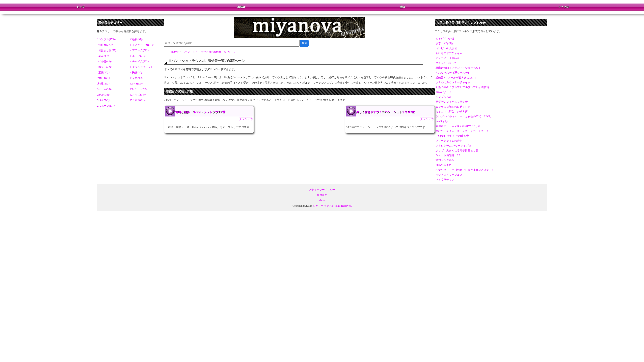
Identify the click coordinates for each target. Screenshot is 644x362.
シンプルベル (444, 97)
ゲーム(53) (104, 89)
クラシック (245, 119)
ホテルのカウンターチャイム (453, 82)
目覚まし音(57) (107, 50)
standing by (442, 121)
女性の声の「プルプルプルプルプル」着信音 (462, 87)
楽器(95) (103, 55)
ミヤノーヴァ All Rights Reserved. (332, 205)
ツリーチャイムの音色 (449, 140)
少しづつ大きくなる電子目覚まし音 (457, 150)
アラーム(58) (139, 50)
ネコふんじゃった (446, 63)
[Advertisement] (322, 119)
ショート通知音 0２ (448, 155)
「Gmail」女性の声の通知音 (452, 135)
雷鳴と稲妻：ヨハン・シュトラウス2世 (200, 112)
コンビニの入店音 (446, 48)
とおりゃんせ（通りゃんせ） (453, 72)
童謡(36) (103, 72)
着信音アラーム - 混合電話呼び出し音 (458, 126)
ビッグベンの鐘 (445, 38)
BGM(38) (103, 94)
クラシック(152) (141, 67)
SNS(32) (137, 83)
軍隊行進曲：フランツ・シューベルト (458, 67)
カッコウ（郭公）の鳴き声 (452, 111)
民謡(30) (137, 72)
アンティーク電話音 (448, 58)
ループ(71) (138, 55)
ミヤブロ (563, 7)
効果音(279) (105, 44)
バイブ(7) (103, 100)
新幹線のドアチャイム (449, 53)
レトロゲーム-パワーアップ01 (453, 145)
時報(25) (103, 83)
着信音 (241, 7)
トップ (80, 7)
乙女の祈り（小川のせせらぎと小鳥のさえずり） (465, 169)
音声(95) (137, 78)
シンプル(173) (106, 39)
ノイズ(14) (138, 94)
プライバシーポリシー (322, 189)
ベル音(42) (104, 61)
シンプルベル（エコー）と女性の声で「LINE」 (464, 116)
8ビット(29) (139, 89)
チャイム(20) (139, 61)
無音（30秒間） (445, 43)
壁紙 (402, 7)
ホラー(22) (104, 67)
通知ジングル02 (445, 160)
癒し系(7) (103, 78)
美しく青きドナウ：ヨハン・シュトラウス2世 (351, 111)
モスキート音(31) (142, 44)
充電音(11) (138, 100)
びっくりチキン (445, 179)
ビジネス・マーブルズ (449, 174)
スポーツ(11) (105, 105)
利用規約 (322, 195)
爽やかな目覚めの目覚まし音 (453, 106)
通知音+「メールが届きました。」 (456, 77)
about (322, 200)
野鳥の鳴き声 (444, 165)
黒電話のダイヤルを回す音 (452, 101)
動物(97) (137, 39)
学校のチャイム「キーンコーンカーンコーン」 (464, 131)
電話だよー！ (444, 92)
